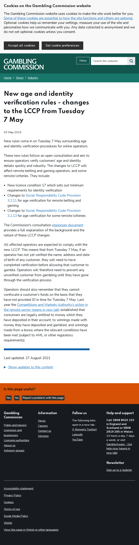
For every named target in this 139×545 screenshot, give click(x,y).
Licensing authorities (16, 440)
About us (9, 445)
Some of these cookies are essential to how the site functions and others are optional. (68, 18)
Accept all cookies (21, 45)
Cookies (9, 502)
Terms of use (12, 509)
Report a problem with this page (43, 398)
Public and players (15, 425)
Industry (33, 78)
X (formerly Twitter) (84, 430)
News (20, 78)
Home (8, 78)
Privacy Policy (12, 495)
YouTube (77, 440)
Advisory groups (14, 451)
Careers (43, 426)
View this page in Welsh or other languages (31, 530)
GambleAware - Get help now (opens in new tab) (119, 448)
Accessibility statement (18, 489)
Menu (83, 61)
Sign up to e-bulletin (119, 470)
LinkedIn (77, 435)
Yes (9, 398)
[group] (47, 368)
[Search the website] (131, 61)
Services (43, 436)
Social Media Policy (16, 516)
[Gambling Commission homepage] (24, 69)
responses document (67, 225)
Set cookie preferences (62, 45)
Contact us (44, 431)
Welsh (8, 523)
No (17, 398)
